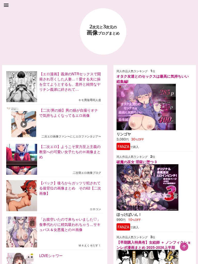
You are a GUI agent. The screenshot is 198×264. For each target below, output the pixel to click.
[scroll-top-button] (184, 247)
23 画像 (103, 30)
